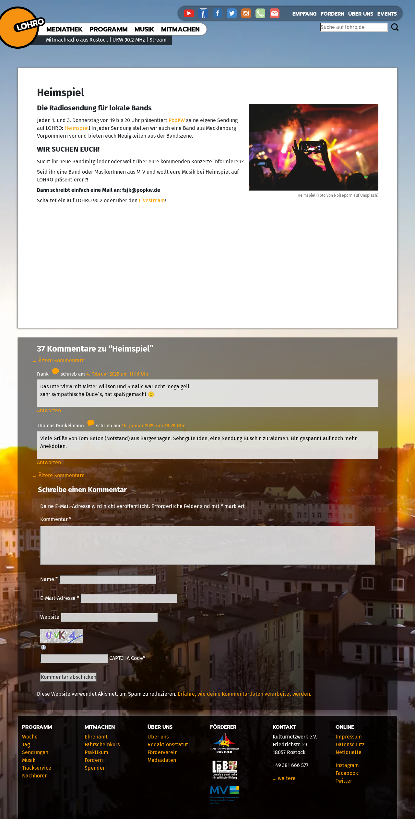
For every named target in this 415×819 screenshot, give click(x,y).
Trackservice (36, 768)
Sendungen (35, 752)
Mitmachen (180, 29)
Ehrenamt (96, 737)
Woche (30, 737)
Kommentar (55, 519)
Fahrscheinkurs (102, 744)
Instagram (347, 765)
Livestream (152, 200)
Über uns (360, 14)
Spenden (95, 768)
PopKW (177, 120)
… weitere (284, 778)
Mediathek (64, 29)
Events (387, 14)
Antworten (49, 410)
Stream (158, 40)
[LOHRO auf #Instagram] (248, 13)
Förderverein (163, 752)
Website (49, 617)
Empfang (304, 14)
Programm (108, 29)
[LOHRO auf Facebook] (220, 13)
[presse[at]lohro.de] (276, 13)
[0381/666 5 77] (262, 13)
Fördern (332, 14)
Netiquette (349, 752)
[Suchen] (394, 27)
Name (49, 579)
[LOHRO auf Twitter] (234, 13)
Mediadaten (162, 760)
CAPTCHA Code (126, 658)
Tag (26, 744)
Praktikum (96, 752)
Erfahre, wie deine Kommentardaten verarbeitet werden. (244, 694)
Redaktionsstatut (168, 744)
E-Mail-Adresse (59, 598)
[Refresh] (43, 647)
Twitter (344, 781)
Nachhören (35, 776)
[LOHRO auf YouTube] (191, 13)
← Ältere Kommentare (58, 360)
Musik (144, 29)
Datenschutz (350, 744)
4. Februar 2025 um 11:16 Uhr (117, 374)
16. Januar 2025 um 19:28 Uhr (153, 425)
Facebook (347, 773)
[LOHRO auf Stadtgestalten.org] (205, 13)
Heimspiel (77, 128)
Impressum (349, 737)
